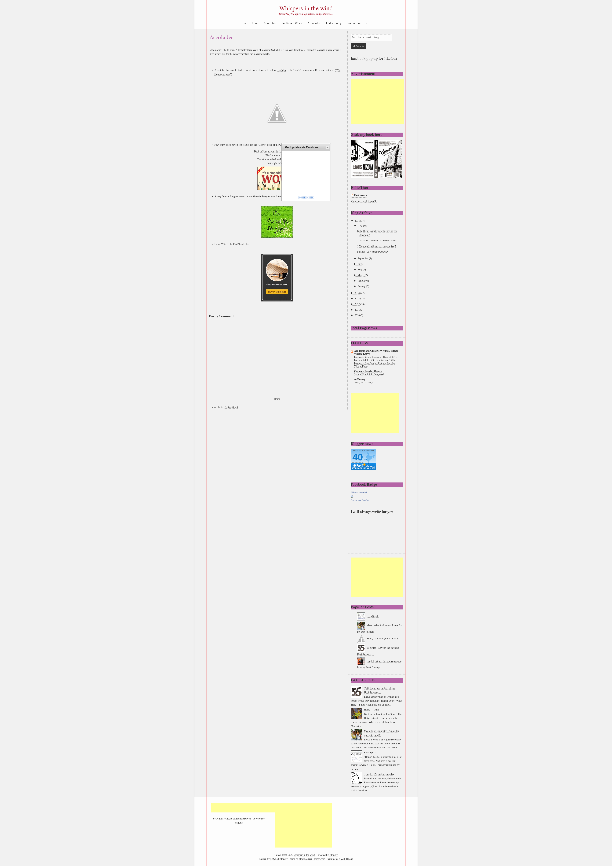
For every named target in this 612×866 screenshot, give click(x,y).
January (362, 286)
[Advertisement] (377, 101)
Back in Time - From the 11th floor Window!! (277, 151)
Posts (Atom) (231, 407)
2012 (357, 304)
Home (254, 23)
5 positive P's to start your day (379, 774)
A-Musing (359, 379)
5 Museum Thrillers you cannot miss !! (376, 246)
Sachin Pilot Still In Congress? (369, 374)
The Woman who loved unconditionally (277, 159)
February (362, 280)
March (361, 275)
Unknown (360, 196)
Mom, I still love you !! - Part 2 (382, 638)
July (360, 264)
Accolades (314, 23)
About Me (270, 23)
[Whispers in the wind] (352, 496)
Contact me (353, 23)
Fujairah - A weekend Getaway (372, 251)
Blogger (239, 822)
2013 (357, 298)
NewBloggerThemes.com (312, 859)
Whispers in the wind (306, 8)
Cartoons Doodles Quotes (368, 371)
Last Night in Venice (277, 163)
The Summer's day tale (277, 155)
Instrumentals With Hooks (340, 859)
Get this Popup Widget (306, 197)
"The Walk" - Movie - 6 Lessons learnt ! (377, 240)
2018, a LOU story (363, 382)
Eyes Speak (373, 616)
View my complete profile (364, 201)
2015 (357, 220)
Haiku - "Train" (372, 709)
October (362, 226)
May (360, 269)
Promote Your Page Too (360, 500)
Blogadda (281, 70)
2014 (357, 293)
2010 (357, 315)
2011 (357, 309)
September (363, 258)
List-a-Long (333, 23)
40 (357, 457)
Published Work (292, 23)
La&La (274, 859)
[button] (327, 147)
